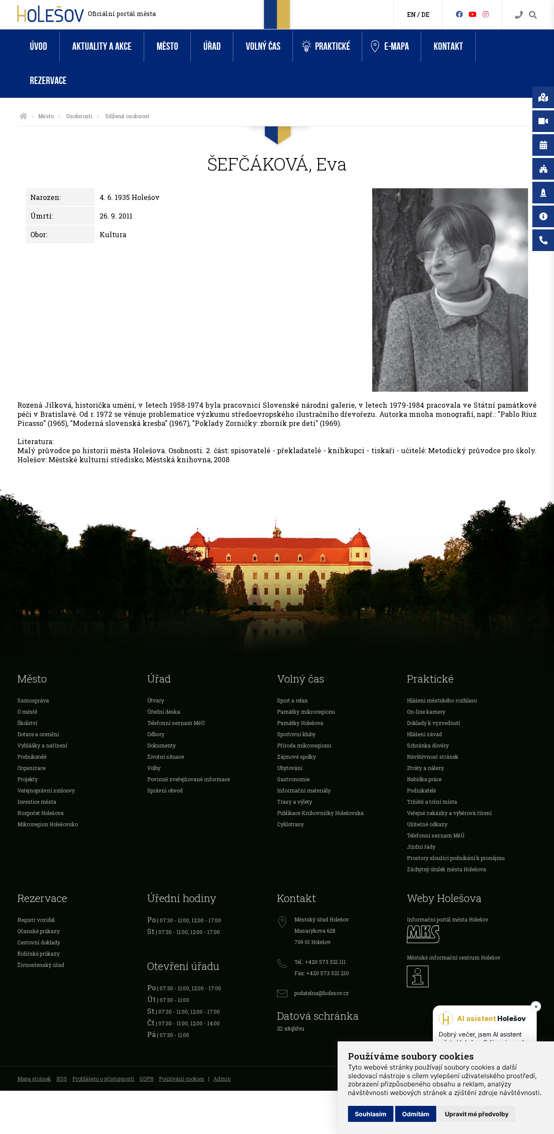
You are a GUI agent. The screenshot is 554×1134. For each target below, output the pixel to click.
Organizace (31, 767)
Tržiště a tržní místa (432, 801)
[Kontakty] (519, 14)
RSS (61, 1078)
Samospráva (33, 700)
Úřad (212, 46)
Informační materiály (304, 790)
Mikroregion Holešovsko (47, 824)
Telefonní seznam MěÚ (176, 722)
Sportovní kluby (296, 734)
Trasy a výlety (294, 801)
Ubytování (290, 767)
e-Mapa (396, 46)
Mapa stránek (34, 1078)
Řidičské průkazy (38, 953)
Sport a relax (292, 700)
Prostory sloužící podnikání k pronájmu (456, 857)
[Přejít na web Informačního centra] (472, 976)
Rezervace (48, 80)
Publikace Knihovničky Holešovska (320, 812)
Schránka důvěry (428, 745)
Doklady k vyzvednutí (433, 722)
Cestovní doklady (38, 942)
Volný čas (263, 46)
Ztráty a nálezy (425, 767)
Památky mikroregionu (306, 711)
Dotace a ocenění (38, 734)
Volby (154, 767)
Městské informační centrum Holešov (453, 957)
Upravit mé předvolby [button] (477, 1114)
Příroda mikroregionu (304, 745)
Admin (222, 1078)
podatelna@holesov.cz (321, 992)
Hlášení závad (424, 734)
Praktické (332, 46)
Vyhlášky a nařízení (42, 745)
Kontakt (448, 46)
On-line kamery (426, 711)
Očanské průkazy (38, 931)
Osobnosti (79, 116)
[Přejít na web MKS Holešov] (472, 934)
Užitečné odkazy (427, 824)
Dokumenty (161, 745)
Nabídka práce (424, 779)
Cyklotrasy (290, 824)
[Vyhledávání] (533, 14)
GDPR (146, 1078)
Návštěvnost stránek (432, 756)
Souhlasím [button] (371, 1114)
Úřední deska (163, 711)
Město (167, 46)
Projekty (27, 779)
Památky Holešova (300, 722)
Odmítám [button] (415, 1114)
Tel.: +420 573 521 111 (320, 961)
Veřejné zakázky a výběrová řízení (449, 812)
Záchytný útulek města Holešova (446, 869)
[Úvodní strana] (23, 116)
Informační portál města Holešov (447, 919)
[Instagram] (485, 14)
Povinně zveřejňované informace (188, 779)
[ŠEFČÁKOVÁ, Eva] (450, 290)
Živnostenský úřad (40, 964)
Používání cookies (181, 1078)
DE (425, 14)
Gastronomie (293, 779)
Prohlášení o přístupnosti (103, 1078)
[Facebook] (459, 14)
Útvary (155, 700)
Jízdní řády (421, 846)
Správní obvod (165, 790)
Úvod (38, 46)
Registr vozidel (36, 919)
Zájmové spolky (296, 756)
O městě (27, 711)
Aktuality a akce (102, 46)
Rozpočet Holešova (40, 812)
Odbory (155, 734)
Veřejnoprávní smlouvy (46, 790)
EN (411, 14)
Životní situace (165, 756)
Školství (27, 722)
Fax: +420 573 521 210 (321, 973)
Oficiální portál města (122, 14)
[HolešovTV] (473, 14)
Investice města (36, 801)
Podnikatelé (31, 756)
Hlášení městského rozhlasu (442, 700)
